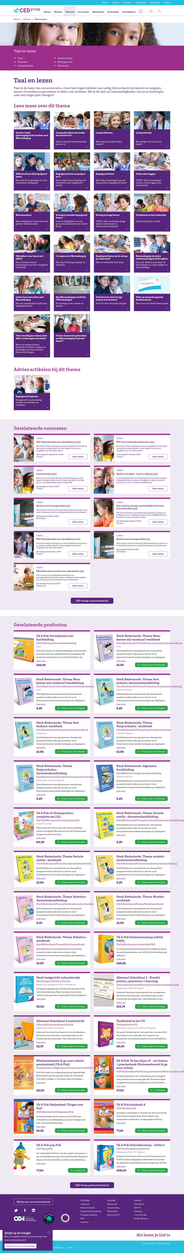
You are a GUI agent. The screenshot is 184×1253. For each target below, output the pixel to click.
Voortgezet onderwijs (88, 1215)
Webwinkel (98, 12)
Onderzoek (113, 12)
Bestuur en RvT (113, 1215)
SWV (82, 1218)
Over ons (127, 3)
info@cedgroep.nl (141, 1218)
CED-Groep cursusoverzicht (92, 600)
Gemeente (84, 1222)
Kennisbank (141, 3)
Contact (167, 3)
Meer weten (77, 456)
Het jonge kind (65, 62)
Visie (20, 58)
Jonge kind (84, 1204)
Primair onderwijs (87, 1208)
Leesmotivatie (65, 58)
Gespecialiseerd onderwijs (90, 1211)
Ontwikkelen (129, 12)
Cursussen (83, 12)
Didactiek (22, 62)
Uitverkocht (159, 1090)
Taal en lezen (40, 19)
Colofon (70, 1248)
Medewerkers (112, 1211)
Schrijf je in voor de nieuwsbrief (20, 1246)
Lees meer (40, 661)
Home (105, 3)
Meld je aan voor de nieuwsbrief (33, 1201)
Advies (47, 12)
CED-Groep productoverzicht (92, 1185)
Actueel (115, 3)
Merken (58, 12)
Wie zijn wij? (112, 1204)
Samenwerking (113, 1208)
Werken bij (154, 3)
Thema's (69, 12)
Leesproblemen (25, 65)
